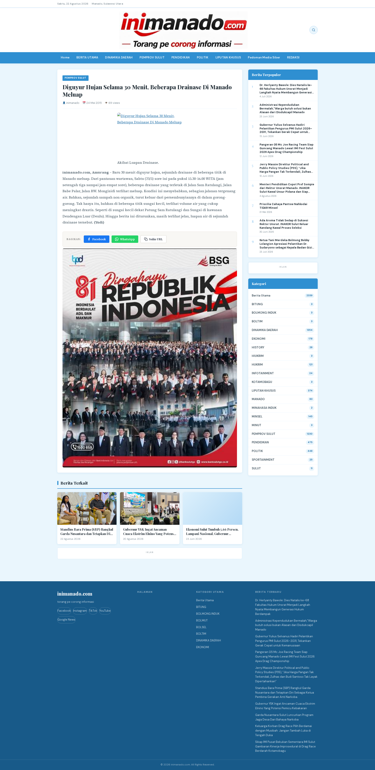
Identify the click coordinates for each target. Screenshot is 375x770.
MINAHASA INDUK (264, 408)
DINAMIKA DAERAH (119, 57)
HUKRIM (257, 364)
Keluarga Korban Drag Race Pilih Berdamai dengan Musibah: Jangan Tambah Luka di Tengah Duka (283, 730)
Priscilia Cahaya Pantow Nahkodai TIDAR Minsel (283, 206)
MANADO (258, 399)
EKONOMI (258, 339)
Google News (66, 619)
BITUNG (257, 304)
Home (65, 57)
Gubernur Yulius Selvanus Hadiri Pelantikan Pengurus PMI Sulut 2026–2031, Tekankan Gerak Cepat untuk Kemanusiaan (286, 128)
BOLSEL (201, 627)
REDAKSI (293, 57)
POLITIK (203, 57)
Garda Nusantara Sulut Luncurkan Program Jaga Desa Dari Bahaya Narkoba (284, 717)
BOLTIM (257, 321)
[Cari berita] (313, 30)
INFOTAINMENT (263, 373)
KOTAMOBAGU (262, 382)
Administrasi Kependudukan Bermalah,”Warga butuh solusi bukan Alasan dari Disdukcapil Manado (285, 108)
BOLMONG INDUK (264, 313)
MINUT (256, 425)
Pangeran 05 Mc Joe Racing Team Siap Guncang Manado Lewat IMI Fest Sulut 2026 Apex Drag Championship (286, 148)
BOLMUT (202, 620)
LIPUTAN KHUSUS (228, 57)
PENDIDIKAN (180, 57)
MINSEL (257, 416)
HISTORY (258, 347)
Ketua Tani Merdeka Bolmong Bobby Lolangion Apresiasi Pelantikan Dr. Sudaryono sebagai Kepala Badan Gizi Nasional (286, 244)
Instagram (80, 611)
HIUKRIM (258, 356)
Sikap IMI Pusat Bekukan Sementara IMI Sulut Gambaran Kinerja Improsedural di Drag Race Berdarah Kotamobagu (285, 746)
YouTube (105, 611)
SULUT (256, 468)
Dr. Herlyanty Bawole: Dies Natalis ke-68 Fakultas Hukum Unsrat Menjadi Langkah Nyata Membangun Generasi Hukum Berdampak (286, 88)
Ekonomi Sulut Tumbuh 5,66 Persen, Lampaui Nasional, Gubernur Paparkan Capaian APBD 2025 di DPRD (212, 531)
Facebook (99, 239)
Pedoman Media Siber (264, 57)
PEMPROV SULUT (152, 57)
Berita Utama (261, 295)
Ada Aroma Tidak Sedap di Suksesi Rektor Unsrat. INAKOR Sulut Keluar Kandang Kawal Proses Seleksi (284, 224)
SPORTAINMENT (263, 460)
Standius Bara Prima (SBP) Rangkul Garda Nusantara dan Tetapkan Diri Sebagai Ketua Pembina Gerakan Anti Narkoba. (86, 531)
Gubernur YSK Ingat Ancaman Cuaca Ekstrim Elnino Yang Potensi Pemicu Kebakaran (149, 531)
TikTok (93, 611)
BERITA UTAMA (87, 57)
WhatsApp (127, 239)
